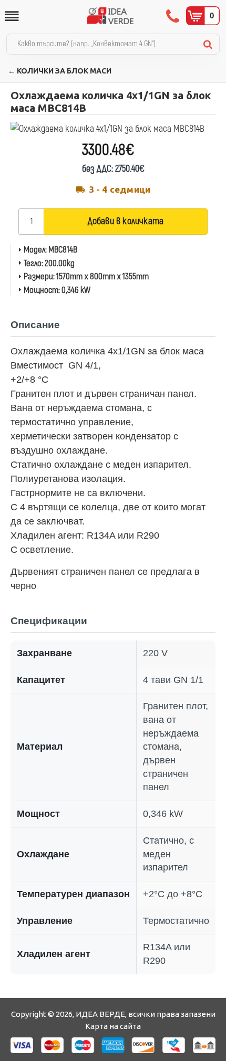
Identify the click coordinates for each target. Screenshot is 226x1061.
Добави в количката (126, 221)
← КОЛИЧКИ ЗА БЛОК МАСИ (59, 71)
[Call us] (173, 15)
